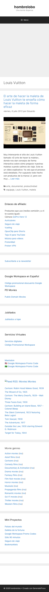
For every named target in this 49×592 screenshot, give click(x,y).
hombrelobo (24, 7)
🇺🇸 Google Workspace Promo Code (21, 363)
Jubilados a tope (13, 319)
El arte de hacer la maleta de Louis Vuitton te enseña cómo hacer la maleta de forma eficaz (24, 101)
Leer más (14, 179)
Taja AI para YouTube (15, 235)
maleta (32, 190)
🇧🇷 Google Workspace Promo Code (21, 366)
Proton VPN (10, 246)
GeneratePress (39, 588)
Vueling (8, 227)
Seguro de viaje (12, 224)
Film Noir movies (13, 479)
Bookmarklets (11, 544)
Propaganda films (13, 489)
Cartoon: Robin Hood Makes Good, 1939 (24, 388)
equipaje (10, 190)
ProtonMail (10, 242)
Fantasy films (11, 475)
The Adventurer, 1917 (15, 422)
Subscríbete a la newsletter (18, 261)
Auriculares (10, 220)
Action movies (11, 453)
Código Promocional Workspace (20, 345)
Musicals (9, 486)
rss (21, 453)
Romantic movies (13, 493)
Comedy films (11, 464)
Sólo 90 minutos (12, 537)
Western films (11, 504)
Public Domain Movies (15, 297)
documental (17, 186)
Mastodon (9, 360)
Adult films (10, 457)
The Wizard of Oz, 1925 (16, 392)
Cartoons (9, 460)
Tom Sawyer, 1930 (14, 419)
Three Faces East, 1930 (16, 402)
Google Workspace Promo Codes (20, 534)
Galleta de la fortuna (14, 530)
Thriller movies (12, 500)
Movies (32, 381)
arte (8, 186)
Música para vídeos (14, 238)
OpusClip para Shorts (15, 231)
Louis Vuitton (22, 190)
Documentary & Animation (17, 468)
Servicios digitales (13, 341)
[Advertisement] (24, 49)
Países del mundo (13, 526)
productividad (30, 186)
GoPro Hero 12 (20, 217)
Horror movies (11, 482)
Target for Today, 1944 (16, 433)
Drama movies (11, 471)
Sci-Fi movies (11, 497)
